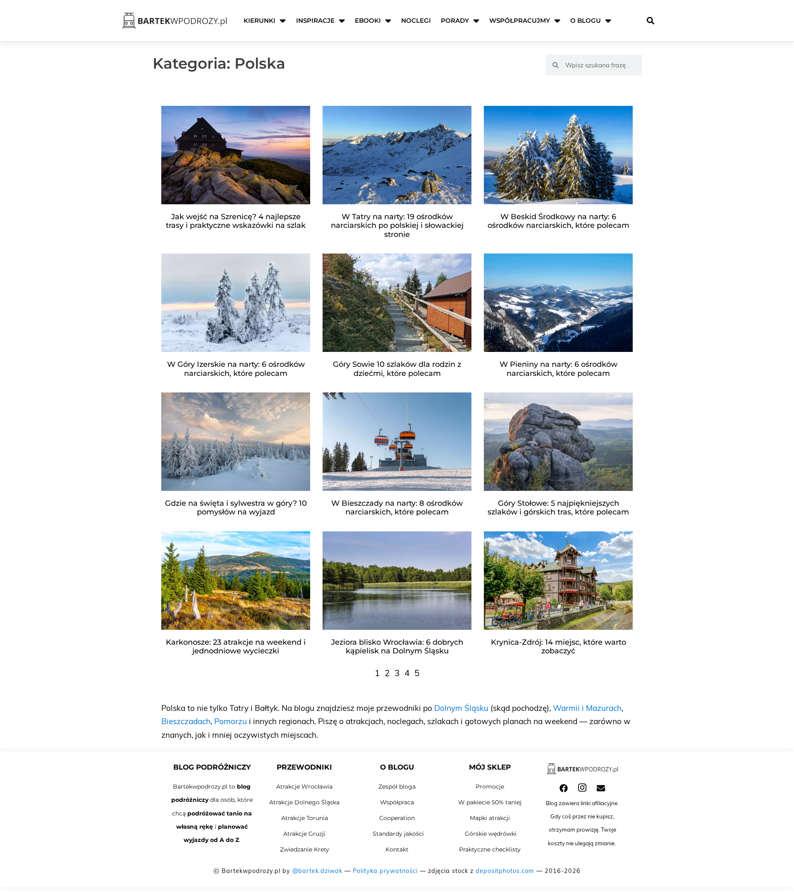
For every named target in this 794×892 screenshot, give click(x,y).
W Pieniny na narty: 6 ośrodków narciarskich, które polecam (558, 369)
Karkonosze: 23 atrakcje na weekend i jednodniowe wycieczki (236, 647)
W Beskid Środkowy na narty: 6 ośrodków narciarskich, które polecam (558, 221)
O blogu (585, 20)
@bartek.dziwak (317, 871)
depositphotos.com (505, 871)
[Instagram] (582, 787)
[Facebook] (563, 788)
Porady (455, 20)
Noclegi (416, 20)
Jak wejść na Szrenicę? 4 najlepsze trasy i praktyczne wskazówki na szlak (236, 221)
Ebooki (368, 20)
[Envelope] (601, 788)
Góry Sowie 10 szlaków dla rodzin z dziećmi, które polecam (397, 369)
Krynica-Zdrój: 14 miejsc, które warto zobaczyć (558, 647)
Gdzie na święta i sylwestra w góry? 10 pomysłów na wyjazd (236, 508)
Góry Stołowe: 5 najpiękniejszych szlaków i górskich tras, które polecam (558, 508)
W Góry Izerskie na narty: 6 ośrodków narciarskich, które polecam (236, 369)
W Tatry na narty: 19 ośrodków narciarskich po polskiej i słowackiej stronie (397, 225)
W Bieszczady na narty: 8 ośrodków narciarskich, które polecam (397, 508)
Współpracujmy (519, 20)
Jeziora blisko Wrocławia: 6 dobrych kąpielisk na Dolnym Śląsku (397, 647)
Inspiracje (315, 20)
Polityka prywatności (385, 871)
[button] (650, 21)
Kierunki (259, 20)
